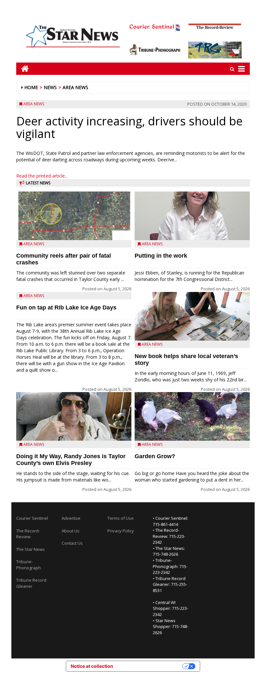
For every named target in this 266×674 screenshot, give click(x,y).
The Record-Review (28, 534)
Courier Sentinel (32, 518)
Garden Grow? (155, 456)
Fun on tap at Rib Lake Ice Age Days (66, 307)
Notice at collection (92, 666)
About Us (70, 531)
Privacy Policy (120, 531)
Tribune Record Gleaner (31, 583)
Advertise (71, 518)
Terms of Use (120, 518)
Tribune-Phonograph (28, 565)
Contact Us (72, 543)
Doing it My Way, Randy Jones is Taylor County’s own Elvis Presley (71, 459)
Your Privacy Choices (150, 666)
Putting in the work (161, 255)
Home (31, 87)
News (50, 87)
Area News (75, 87)
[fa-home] (22, 69)
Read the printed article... (42, 176)
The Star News (30, 549)
